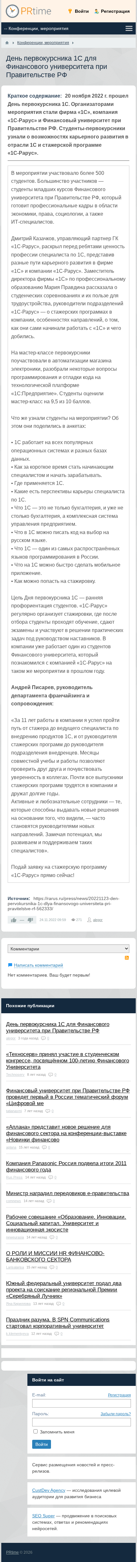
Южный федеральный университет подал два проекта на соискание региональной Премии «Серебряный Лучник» (63, 1289)
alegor (98, 920)
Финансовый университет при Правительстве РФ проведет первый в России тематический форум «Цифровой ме (68, 1097)
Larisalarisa (15, 1267)
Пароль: (40, 1413)
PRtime (12, 1552)
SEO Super (43, 1515)
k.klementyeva (17, 1333)
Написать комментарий (38, 965)
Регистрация (119, 1395)
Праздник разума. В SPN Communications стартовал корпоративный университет (58, 1323)
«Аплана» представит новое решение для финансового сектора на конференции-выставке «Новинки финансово (66, 1133)
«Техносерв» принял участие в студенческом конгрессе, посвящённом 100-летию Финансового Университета (67, 1060)
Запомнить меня (57, 1431)
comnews (13, 1201)
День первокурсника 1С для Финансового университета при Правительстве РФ (57, 1027)
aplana (11, 1147)
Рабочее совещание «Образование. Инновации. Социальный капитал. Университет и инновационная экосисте (66, 1223)
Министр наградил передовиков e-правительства (67, 1193)
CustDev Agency (48, 1490)
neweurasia (15, 1237)
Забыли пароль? (116, 1414)
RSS (126, 958)
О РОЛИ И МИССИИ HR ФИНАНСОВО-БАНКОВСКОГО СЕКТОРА (55, 1256)
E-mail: (39, 1394)
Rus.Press (14, 1177)
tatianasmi (14, 1111)
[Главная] (7, 43)
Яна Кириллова (18, 1303)
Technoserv (15, 1074)
